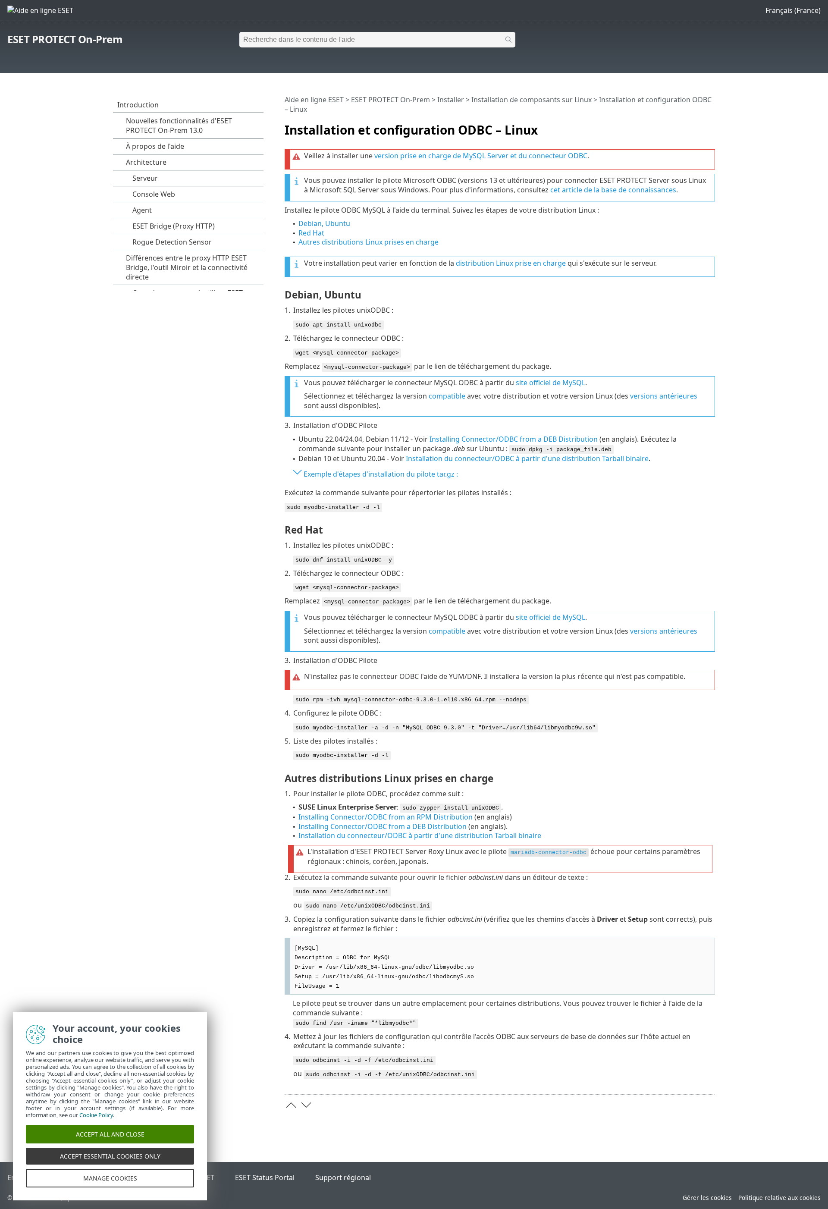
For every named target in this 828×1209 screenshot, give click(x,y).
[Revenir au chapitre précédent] (291, 1105)
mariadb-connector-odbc (548, 852)
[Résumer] (710, 126)
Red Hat (311, 233)
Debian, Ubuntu (324, 223)
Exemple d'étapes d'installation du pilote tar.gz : (381, 474)
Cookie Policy (96, 1115)
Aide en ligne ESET (314, 99)
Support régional (343, 1177)
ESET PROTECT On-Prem (64, 39)
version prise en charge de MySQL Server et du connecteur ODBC (480, 155)
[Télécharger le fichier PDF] (697, 126)
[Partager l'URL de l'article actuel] (684, 126)
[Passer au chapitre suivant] (306, 1105)
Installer (450, 99)
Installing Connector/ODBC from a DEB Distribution (514, 439)
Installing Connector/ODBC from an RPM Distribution (385, 817)
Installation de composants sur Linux (531, 99)
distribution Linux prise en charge (511, 263)
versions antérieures (663, 396)
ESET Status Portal (265, 1177)
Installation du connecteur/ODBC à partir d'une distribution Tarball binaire (527, 458)
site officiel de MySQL (550, 382)
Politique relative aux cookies (779, 1197)
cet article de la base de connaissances (613, 190)
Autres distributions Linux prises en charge (368, 242)
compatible (447, 396)
